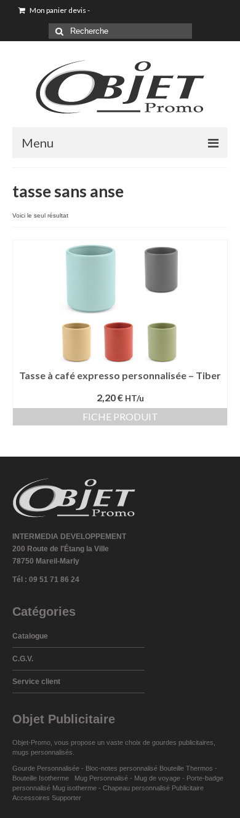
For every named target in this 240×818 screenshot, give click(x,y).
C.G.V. (22, 659)
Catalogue (30, 636)
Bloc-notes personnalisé (122, 768)
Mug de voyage (157, 778)
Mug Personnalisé (101, 778)
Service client (36, 681)
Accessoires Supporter (46, 797)
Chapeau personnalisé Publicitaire (153, 788)
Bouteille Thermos (186, 768)
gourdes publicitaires (183, 742)
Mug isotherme (74, 788)
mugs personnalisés (42, 752)
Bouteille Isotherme (42, 778)
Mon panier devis (59, 10)
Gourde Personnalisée (45, 768)
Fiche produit (120, 416)
